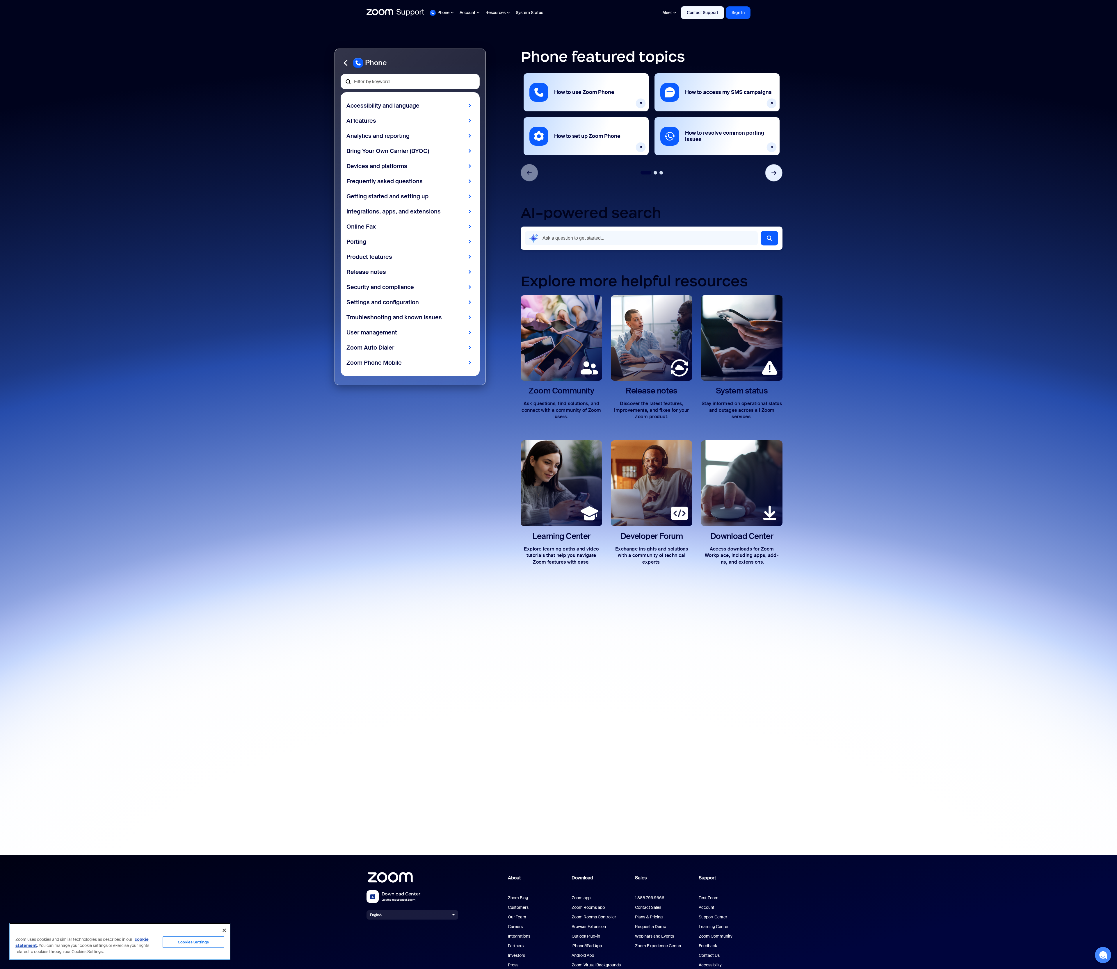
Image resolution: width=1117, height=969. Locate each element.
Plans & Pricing (649, 917)
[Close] (224, 930)
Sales (641, 878)
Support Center (713, 917)
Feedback (708, 945)
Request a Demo (650, 926)
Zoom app (581, 897)
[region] (119, 941)
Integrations (519, 936)
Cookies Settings (193, 942)
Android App (583, 955)
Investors (516, 955)
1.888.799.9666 (649, 897)
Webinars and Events (654, 936)
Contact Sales (648, 907)
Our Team (517, 917)
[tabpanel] (586, 114)
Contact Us (709, 955)
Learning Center (714, 926)
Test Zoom (708, 897)
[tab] (646, 172)
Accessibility (710, 965)
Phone (443, 12)
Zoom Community (715, 936)
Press (513, 965)
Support (707, 878)
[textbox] (410, 81)
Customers (518, 907)
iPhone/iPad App (587, 945)
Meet (667, 12)
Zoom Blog (518, 897)
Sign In (738, 12)
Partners (516, 945)
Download (582, 878)
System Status (529, 12)
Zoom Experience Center (658, 945)
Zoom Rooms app (588, 907)
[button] (410, 63)
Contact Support (702, 12)
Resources (495, 12)
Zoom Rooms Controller (594, 917)
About (514, 878)
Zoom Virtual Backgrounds (596, 965)
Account (467, 12)
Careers (515, 926)
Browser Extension (589, 926)
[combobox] (641, 238)
